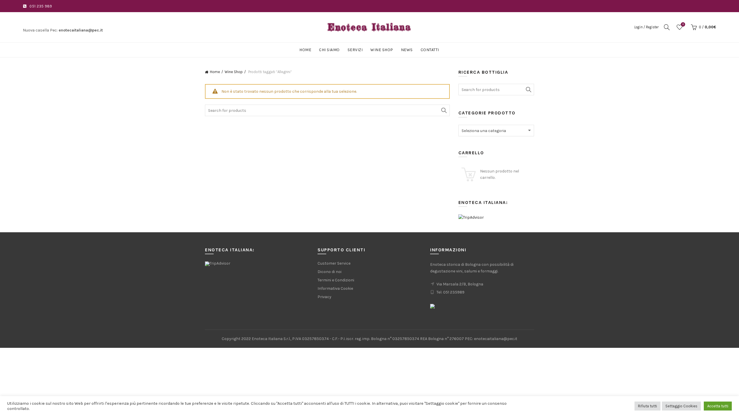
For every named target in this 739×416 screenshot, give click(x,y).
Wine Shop (381, 49)
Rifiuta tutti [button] (647, 406)
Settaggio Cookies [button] (681, 406)
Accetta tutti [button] (717, 406)
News (407, 49)
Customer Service (334, 263)
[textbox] (496, 131)
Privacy (324, 296)
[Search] (666, 27)
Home (305, 49)
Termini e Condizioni (336, 280)
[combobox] (496, 130)
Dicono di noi (329, 271)
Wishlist (683, 24)
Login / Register (646, 27)
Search (444, 110)
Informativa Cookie (335, 288)
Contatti (430, 49)
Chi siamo (329, 49)
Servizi (355, 49)
